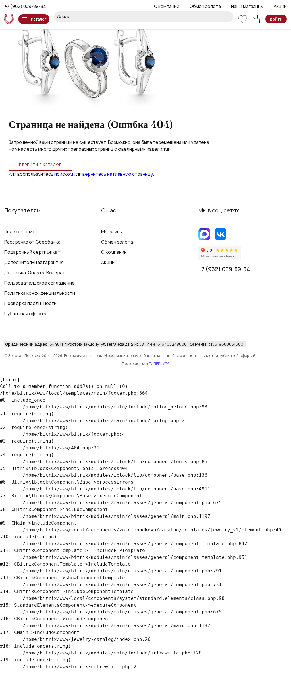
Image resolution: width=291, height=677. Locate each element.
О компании (166, 6)
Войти (276, 19)
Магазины (111, 231)
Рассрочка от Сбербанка (32, 242)
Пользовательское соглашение (39, 283)
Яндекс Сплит (19, 231)
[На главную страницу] (9, 19)
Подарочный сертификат (32, 252)
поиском (63, 174)
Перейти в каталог (40, 164)
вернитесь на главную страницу (117, 174)
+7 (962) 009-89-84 (25, 6)
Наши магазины (247, 6)
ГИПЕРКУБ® (159, 363)
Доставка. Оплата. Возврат (34, 272)
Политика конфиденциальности (39, 293)
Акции (280, 6)
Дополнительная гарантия (34, 262)
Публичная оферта (25, 313)
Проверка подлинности (30, 303)
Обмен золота (205, 6)
